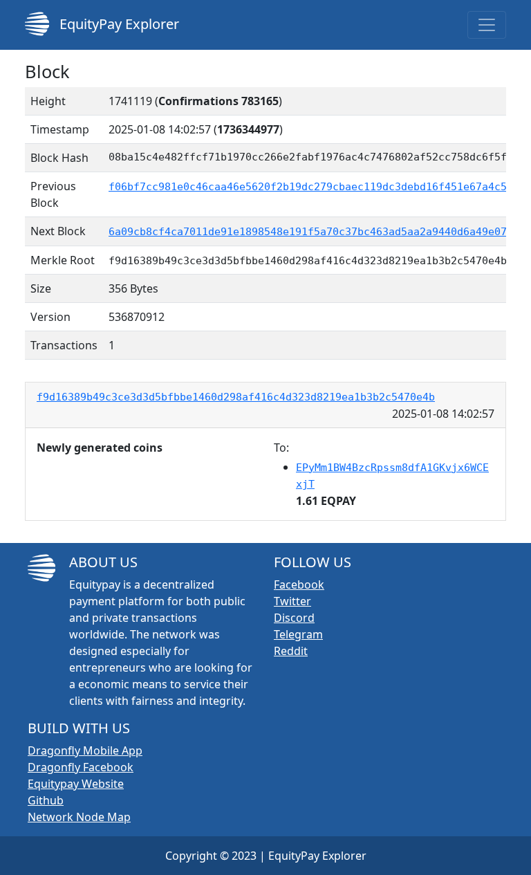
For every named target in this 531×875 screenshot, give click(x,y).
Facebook (299, 584)
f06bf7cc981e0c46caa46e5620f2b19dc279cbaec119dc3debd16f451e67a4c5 (308, 187)
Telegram (298, 634)
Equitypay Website (76, 783)
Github (46, 800)
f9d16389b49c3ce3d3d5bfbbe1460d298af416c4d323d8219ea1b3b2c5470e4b (236, 397)
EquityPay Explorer (117, 24)
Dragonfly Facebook (80, 767)
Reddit (291, 650)
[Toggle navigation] (486, 25)
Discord (294, 617)
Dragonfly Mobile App (85, 750)
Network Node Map (79, 817)
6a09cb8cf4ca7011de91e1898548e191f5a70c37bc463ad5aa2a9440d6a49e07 (308, 231)
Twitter (292, 601)
